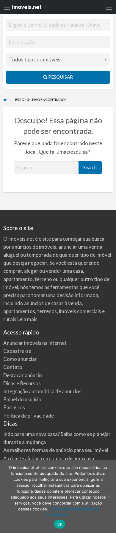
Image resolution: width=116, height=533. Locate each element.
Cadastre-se (17, 351)
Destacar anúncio (22, 375)
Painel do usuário (22, 399)
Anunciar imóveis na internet (35, 343)
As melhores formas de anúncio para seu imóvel (55, 450)
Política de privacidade (28, 416)
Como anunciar (20, 359)
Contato (12, 367)
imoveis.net (27, 7)
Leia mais (27, 319)
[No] (109, 496)
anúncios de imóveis (34, 247)
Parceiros (14, 407)
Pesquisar (60, 77)
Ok (59, 524)
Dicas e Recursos (22, 383)
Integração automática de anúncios (42, 391)
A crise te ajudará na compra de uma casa (48, 458)
